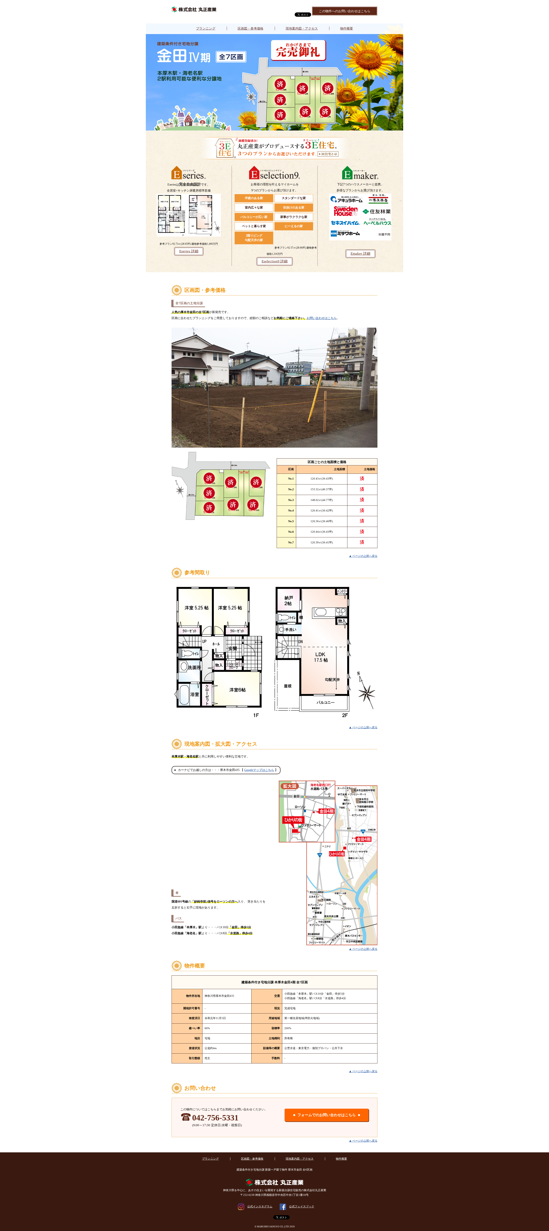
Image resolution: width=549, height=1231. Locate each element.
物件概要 (346, 28)
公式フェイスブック (301, 1206)
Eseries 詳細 (188, 251)
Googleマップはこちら (259, 770)
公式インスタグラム (259, 1206)
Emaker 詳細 (360, 254)
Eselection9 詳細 (275, 261)
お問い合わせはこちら (322, 318)
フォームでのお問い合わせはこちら (326, 1115)
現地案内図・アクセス (302, 28)
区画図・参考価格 (250, 28)
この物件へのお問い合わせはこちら (344, 11)
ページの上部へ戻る (364, 556)
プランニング (205, 28)
